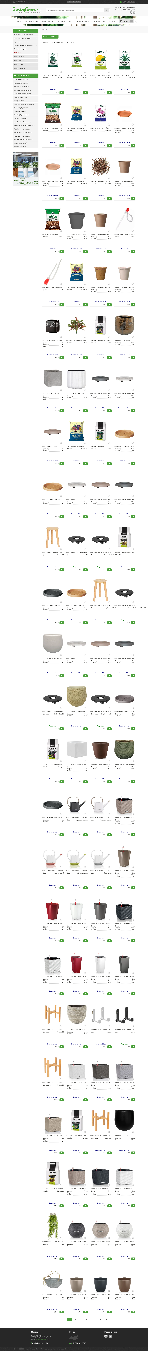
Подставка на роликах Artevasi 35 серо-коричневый (101, 499)
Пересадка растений (64, 21)
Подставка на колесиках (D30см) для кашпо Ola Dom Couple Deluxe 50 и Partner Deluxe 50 (125, 605)
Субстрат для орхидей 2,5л (100, 128)
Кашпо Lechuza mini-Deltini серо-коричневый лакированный (125, 870)
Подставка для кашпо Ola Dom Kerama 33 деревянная (101, 1135)
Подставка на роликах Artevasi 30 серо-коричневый (53, 446)
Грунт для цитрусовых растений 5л (101, 75)
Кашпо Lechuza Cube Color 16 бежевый (77, 1188)
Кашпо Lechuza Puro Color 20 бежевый (101, 1241)
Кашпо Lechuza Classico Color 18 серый (101, 1295)
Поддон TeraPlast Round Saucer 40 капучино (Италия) (125, 711)
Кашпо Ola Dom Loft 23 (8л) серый (77, 234)
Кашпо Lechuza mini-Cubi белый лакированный (101, 976)
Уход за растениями (83, 21)
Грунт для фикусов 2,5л (51, 75)
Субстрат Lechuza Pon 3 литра (101, 446)
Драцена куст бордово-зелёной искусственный (77, 340)
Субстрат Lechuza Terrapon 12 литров (53, 1188)
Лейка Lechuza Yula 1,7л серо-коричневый (77, 817)
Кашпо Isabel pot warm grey (52, 658)
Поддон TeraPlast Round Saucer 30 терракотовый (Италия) (53, 499)
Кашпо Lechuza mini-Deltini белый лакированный (77, 923)
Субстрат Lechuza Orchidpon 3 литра (101, 340)
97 (100, 1319)
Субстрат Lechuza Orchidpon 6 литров (53, 764)
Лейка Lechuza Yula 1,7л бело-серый (101, 870)
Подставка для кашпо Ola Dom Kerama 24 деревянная (53, 1029)
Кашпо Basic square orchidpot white (77, 764)
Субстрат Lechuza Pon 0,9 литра (101, 181)
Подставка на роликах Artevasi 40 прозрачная (77, 658)
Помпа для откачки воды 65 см (125, 234)
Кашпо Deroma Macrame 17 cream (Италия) (125, 287)
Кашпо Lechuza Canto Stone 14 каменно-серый (125, 1082)
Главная (18, 21)
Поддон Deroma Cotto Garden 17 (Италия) (125, 128)
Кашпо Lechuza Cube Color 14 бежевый (125, 817)
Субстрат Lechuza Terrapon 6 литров (125, 552)
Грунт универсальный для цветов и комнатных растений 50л (77, 446)
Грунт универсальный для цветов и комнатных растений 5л (77, 128)
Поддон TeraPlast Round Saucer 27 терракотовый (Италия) (125, 446)
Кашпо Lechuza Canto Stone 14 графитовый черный (101, 1082)
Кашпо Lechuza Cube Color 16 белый (125, 1188)
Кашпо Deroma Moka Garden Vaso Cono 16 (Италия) (125, 181)
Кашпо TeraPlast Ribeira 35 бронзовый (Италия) (101, 764)
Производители (99, 21)
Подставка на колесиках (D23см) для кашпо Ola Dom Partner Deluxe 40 (77, 552)
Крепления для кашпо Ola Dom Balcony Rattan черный (125, 1029)
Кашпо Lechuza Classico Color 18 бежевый (77, 1295)
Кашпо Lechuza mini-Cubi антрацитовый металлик (125, 976)
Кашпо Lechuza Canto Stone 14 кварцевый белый (77, 1082)
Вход (124, 2)
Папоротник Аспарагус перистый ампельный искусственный (53, 1241)
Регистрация (131, 2)
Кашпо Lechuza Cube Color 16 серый (101, 1188)
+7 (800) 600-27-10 (127, 10)
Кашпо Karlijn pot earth (75, 1029)
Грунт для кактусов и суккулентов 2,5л (77, 75)
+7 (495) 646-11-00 (127, 7)
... (96, 1319)
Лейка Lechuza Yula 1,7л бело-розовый (53, 870)
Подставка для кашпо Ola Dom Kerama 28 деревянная (53, 1082)
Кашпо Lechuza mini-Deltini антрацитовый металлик (101, 923)
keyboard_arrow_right (106, 1319)
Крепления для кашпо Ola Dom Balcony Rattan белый (101, 1029)
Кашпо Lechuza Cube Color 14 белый (53, 976)
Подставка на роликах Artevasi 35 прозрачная (77, 499)
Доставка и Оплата (31, 21)
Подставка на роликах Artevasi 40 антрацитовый (125, 658)
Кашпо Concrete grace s (51, 393)
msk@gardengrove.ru (42, 1339)
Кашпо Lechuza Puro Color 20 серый (77, 1241)
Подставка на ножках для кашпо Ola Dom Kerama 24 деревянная (53, 552)
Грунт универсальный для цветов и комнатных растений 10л (77, 181)
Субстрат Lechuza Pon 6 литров (77, 1135)
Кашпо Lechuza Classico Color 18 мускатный (125, 1295)
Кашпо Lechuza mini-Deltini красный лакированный (53, 923)
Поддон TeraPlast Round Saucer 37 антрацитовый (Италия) (53, 605)
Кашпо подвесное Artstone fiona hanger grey (53, 1295)
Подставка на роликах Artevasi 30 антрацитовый (101, 393)
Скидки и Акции (47, 21)
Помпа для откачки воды (52, 287)
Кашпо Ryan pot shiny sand (76, 711)
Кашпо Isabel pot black (122, 1135)
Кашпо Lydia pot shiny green (124, 764)
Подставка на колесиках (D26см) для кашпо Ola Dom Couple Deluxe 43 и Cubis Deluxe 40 (101, 552)
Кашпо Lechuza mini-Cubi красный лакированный (77, 976)
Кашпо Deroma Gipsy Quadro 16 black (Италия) (53, 340)
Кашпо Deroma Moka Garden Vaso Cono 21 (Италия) (101, 234)
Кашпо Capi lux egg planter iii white (77, 393)
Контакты (112, 21)
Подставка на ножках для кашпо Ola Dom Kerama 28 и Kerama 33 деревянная (101, 605)
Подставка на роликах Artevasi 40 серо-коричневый (101, 658)
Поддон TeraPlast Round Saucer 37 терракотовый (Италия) (77, 605)
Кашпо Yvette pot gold (122, 340)
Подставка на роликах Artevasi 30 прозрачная (125, 393)
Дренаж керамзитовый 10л (52, 234)
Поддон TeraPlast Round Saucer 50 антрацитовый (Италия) (53, 817)
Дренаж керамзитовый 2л (52, 128)
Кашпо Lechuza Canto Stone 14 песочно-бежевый (53, 1135)
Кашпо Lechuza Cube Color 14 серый (125, 923)
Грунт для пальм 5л (121, 75)
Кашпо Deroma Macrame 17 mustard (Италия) (101, 287)
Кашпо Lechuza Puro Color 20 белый (125, 1241)
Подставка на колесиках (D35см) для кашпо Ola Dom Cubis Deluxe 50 (53, 711)
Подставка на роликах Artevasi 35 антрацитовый (125, 499)
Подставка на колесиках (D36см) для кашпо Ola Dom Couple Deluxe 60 (101, 711)
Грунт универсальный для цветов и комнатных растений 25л (77, 287)
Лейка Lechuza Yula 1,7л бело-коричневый (101, 817)
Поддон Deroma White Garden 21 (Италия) (53, 181)
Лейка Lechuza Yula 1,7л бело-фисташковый (77, 870)
